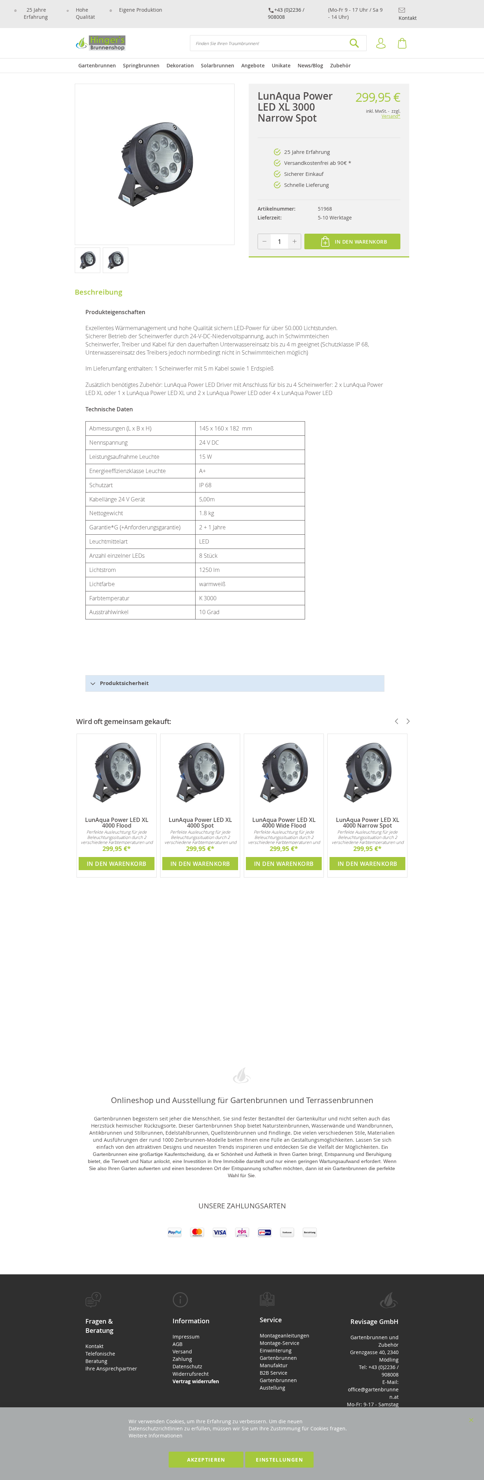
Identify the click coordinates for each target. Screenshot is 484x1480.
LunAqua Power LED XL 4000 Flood (116, 822)
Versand (182, 1351)
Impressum (186, 1336)
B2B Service (273, 1372)
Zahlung (182, 1359)
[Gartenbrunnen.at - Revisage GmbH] (100, 43)
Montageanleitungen (284, 1335)
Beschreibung (98, 292)
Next (405, 721)
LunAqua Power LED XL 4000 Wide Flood (284, 822)
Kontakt (408, 18)
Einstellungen (279, 1459)
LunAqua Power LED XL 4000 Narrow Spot (367, 822)
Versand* (391, 116)
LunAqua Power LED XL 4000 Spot (200, 822)
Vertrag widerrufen (196, 1381)
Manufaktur (274, 1365)
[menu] (242, 66)
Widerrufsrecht (191, 1373)
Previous (394, 721)
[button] (89, 260)
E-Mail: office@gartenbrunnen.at (373, 1389)
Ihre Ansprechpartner (111, 1368)
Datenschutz (187, 1366)
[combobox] (278, 43)
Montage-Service (279, 1343)
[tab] (111, 1332)
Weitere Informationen (155, 1435)
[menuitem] (97, 66)
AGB (177, 1344)
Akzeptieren (206, 1459)
